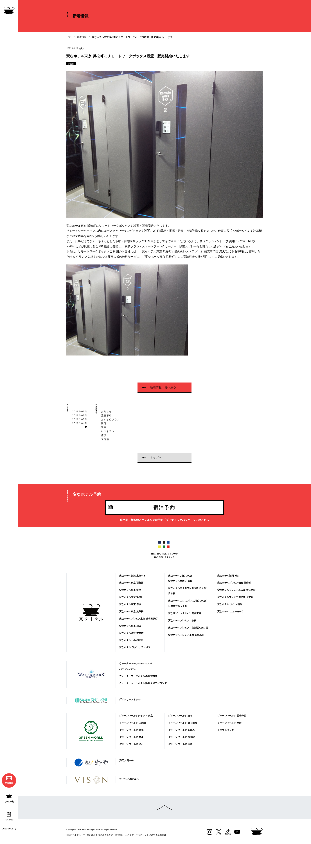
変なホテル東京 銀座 (130, 590)
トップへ (156, 457)
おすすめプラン (110, 419)
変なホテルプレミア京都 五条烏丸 (186, 634)
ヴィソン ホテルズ (129, 778)
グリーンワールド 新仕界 (181, 730)
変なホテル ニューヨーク (230, 611)
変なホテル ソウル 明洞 (229, 604)
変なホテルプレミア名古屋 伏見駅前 (236, 590)
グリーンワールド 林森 (131, 737)
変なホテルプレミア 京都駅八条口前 (188, 627)
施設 (104, 435)
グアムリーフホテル (129, 699)
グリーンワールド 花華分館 (231, 715)
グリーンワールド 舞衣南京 (182, 722)
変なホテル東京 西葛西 (131, 582)
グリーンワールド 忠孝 (180, 715)
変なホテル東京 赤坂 (130, 604)
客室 (104, 427)
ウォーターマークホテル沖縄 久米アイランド (143, 683)
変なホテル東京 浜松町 (131, 597)
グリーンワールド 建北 (131, 730)
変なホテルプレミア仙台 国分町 (234, 582)
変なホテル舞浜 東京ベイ (132, 575)
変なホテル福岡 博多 (228, 575)
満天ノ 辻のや (126, 760)
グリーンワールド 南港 (229, 722)
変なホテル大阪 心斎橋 (180, 581)
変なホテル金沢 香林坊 (131, 633)
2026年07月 (79, 411)
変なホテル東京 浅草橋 (131, 611)
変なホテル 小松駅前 (131, 640)
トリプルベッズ (225, 730)
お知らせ (106, 411)
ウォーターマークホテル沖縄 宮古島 (138, 676)
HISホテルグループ (75, 835)
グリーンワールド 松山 (131, 744)
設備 (104, 423)
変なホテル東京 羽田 (130, 625)
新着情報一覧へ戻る (163, 387)
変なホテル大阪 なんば (180, 575)
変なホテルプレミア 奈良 (182, 620)
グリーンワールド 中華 (180, 744)
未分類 (105, 439)
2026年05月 (79, 419)
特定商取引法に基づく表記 (100, 835)
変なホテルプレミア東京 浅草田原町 (138, 618)
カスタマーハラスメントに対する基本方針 (145, 835)
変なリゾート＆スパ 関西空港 (184, 613)
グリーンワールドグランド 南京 (136, 715)
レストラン (108, 431)
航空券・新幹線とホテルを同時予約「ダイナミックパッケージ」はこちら (164, 519)
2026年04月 (79, 423)
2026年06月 (79, 415)
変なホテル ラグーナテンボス (134, 647)
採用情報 (119, 835)
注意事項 (106, 415)
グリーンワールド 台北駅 (181, 737)
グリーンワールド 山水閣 (132, 722)
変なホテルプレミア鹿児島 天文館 (235, 597)
